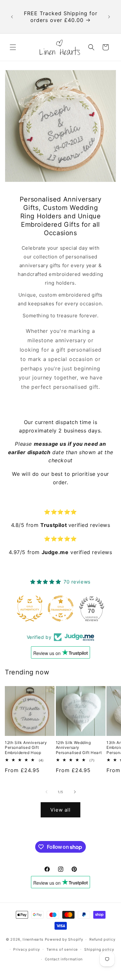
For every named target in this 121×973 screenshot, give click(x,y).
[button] (13, 47)
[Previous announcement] (12, 17)
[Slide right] (75, 792)
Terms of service (62, 949)
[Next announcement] (109, 17)
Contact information (64, 959)
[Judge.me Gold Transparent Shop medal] (61, 608)
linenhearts (33, 939)
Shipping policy (99, 949)
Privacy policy (26, 949)
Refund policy (102, 939)
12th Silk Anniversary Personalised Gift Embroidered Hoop (26, 747)
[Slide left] (46, 792)
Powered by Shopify (64, 939)
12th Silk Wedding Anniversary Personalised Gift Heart (79, 747)
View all (60, 810)
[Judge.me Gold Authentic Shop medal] (30, 608)
